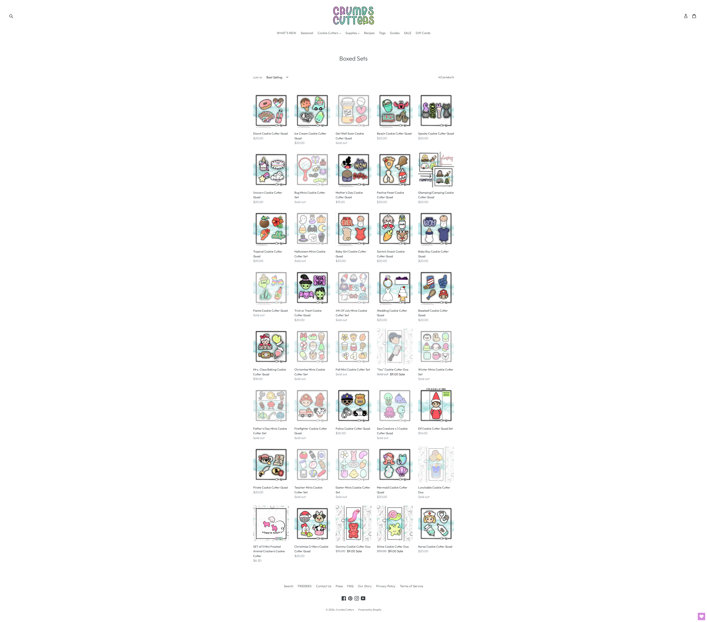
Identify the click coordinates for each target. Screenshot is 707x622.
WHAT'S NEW (286, 33)
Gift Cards (423, 33)
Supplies (351, 33)
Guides (395, 33)
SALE (407, 33)
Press (339, 586)
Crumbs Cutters (345, 609)
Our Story (365, 586)
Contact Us (323, 586)
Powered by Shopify (369, 609)
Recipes (369, 33)
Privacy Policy (385, 586)
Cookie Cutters (328, 33)
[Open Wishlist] (701, 616)
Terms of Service (411, 586)
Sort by (257, 77)
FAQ (350, 586)
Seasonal (307, 33)
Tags (382, 33)
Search (288, 586)
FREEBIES (305, 586)
